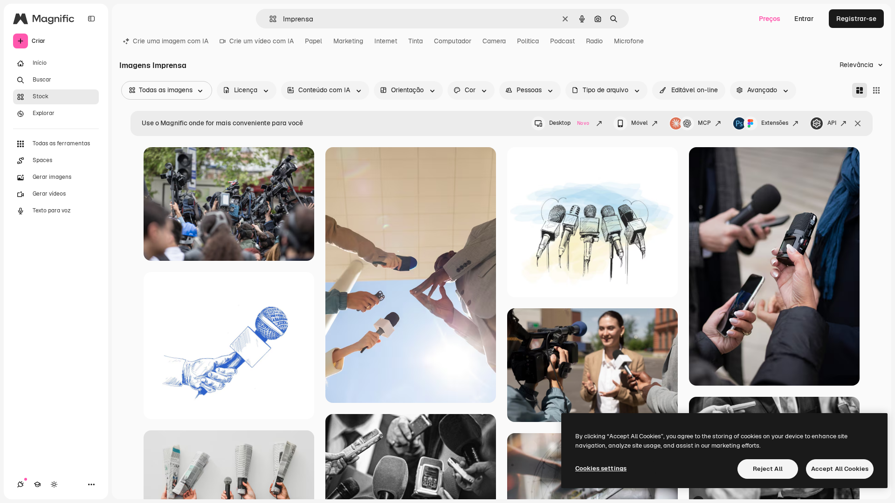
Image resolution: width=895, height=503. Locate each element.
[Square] (876, 90)
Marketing (348, 41)
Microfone (629, 41)
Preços (769, 18)
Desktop (569, 123)
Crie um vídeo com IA (261, 41)
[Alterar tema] (54, 484)
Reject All (768, 469)
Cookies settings (600, 468)
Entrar (804, 18)
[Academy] (37, 484)
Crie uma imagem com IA (170, 41)
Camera (494, 41)
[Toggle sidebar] (91, 18)
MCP (704, 123)
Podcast (562, 41)
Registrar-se (856, 18)
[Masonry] (859, 90)
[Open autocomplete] (269, 18)
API (831, 123)
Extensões (774, 123)
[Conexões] (20, 484)
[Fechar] (857, 123)
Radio (594, 41)
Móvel (639, 123)
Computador (452, 41)
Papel (313, 41)
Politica (528, 41)
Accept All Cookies (839, 469)
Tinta (415, 41)
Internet (385, 41)
